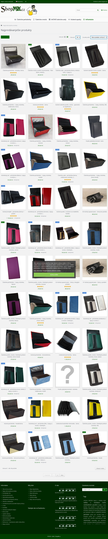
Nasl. (62, 475)
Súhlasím (54, 275)
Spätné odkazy (6, 514)
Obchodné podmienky (8, 497)
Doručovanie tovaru (8, 495)
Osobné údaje (33, 497)
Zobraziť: (72, 37)
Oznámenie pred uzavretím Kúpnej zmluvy (13, 503)
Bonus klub (5, 511)
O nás (4, 505)
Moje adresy (33, 495)
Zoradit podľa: (86, 37)
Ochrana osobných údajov (9, 509)
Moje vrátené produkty (35, 491)
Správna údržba (7, 520)
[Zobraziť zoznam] (65, 37)
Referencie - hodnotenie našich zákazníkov (14, 522)
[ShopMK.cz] (19, 4)
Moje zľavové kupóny (35, 499)
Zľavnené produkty (7, 489)
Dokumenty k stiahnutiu (9, 518)
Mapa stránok (6, 524)
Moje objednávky (34, 489)
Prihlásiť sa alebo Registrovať (100, 1)
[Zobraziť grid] (67, 37)
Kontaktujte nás (7, 493)
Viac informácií (38, 270)
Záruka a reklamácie (8, 501)
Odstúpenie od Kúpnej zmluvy (10, 499)
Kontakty (5, 507)
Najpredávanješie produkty (10, 491)
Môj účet (31, 485)
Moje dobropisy (34, 493)
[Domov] (1, 25)
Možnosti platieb (7, 516)
